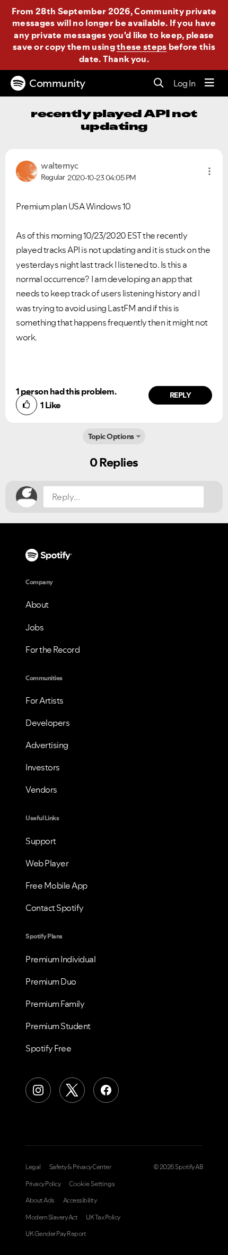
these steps (141, 46)
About (37, 604)
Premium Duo (50, 981)
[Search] (159, 83)
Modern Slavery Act (51, 1217)
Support (40, 841)
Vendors (41, 789)
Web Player (46, 863)
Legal (33, 1167)
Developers (47, 723)
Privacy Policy (42, 1184)
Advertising (46, 745)
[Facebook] (106, 1090)
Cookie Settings (92, 1184)
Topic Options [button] (111, 436)
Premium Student (58, 1026)
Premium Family (54, 1004)
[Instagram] (38, 1090)
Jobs (34, 627)
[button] (209, 171)
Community (57, 83)
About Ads (40, 1200)
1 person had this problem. (66, 391)
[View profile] (26, 170)
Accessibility (80, 1200)
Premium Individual (60, 959)
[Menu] (209, 83)
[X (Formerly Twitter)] (72, 1090)
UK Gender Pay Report (55, 1234)
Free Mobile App (56, 885)
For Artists (44, 700)
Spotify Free (48, 1048)
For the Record (52, 649)
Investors (42, 767)
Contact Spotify (54, 908)
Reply (180, 395)
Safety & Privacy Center (80, 1167)
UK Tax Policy (103, 1217)
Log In (184, 83)
